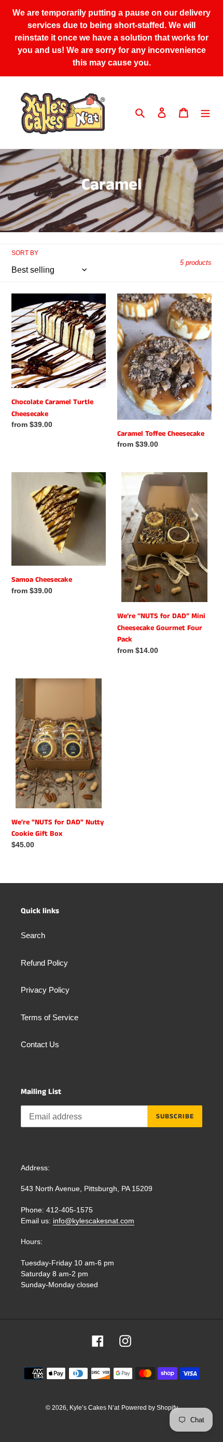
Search (33, 935)
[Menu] (205, 112)
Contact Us (40, 1044)
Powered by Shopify (149, 1407)
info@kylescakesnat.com (93, 1221)
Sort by (24, 253)
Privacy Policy (45, 989)
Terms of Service (49, 1017)
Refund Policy (44, 962)
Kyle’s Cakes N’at (94, 1407)
